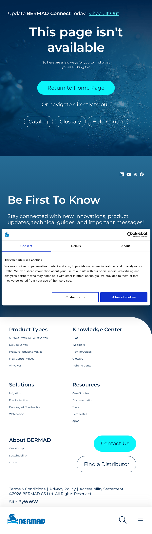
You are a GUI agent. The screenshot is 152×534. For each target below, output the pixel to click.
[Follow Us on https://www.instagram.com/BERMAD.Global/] (136, 174)
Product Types (28, 329)
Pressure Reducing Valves (25, 351)
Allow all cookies (124, 297)
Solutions (21, 385)
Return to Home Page (76, 88)
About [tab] (125, 246)
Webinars (78, 344)
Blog (75, 337)
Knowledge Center (97, 329)
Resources (86, 385)
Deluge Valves (18, 344)
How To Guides (81, 351)
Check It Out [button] (104, 13)
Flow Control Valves (21, 358)
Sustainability (18, 455)
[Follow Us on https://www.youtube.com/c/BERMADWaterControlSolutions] (129, 174)
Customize (73, 297)
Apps (75, 420)
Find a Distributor (106, 464)
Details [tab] (76, 246)
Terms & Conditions (27, 489)
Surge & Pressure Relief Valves (28, 337)
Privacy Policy (63, 489)
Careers (14, 462)
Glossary (70, 121)
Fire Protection (18, 400)
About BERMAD (30, 440)
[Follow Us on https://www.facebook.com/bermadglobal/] (142, 174)
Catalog (38, 121)
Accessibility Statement (102, 489)
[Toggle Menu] (140, 520)
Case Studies (80, 393)
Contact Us (115, 443)
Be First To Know (54, 200)
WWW (31, 501)
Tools (75, 407)
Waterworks (16, 414)
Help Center (108, 121)
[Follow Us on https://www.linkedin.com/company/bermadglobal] (122, 174)
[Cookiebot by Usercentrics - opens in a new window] (130, 235)
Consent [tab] (26, 246)
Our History (16, 448)
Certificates (79, 414)
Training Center (82, 365)
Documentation (82, 400)
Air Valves (15, 365)
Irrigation (15, 393)
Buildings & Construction (25, 407)
